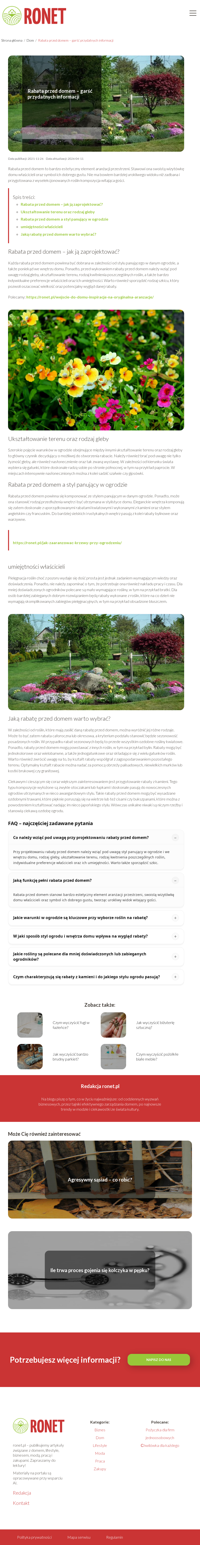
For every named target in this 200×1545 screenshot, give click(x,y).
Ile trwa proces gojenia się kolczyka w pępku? (100, 1270)
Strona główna (12, 40)
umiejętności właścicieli (42, 226)
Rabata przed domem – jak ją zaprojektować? (62, 204)
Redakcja (22, 1493)
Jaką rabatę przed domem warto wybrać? (58, 234)
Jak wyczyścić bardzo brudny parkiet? (70, 1056)
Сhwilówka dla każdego (160, 1445)
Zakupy (100, 1468)
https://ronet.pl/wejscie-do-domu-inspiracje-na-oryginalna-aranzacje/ (90, 297)
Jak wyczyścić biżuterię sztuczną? (155, 1025)
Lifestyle (100, 1445)
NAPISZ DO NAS (158, 1360)
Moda (100, 1453)
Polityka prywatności (34, 1537)
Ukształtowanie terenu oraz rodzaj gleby (58, 211)
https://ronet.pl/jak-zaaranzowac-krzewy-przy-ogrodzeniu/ (67, 542)
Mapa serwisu (78, 1537)
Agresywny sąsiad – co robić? (100, 1179)
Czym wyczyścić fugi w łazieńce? (71, 1025)
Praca (100, 1461)
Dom (31, 40)
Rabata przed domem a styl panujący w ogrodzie (64, 219)
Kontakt (21, 1503)
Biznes (99, 1429)
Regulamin (114, 1537)
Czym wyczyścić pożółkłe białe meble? (157, 1056)
